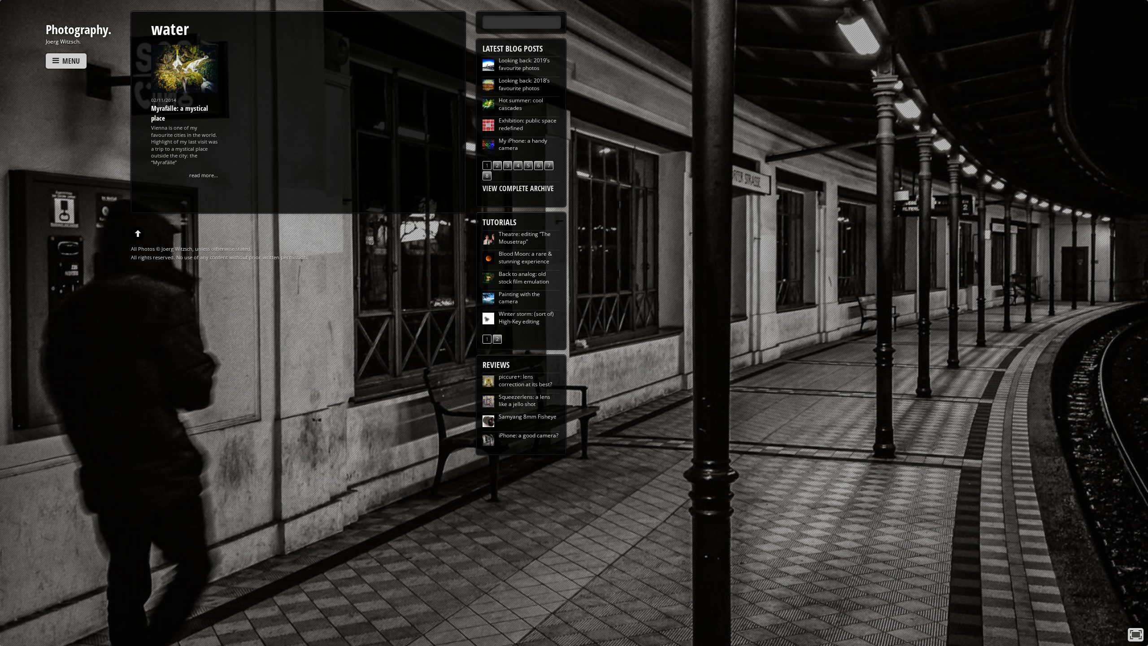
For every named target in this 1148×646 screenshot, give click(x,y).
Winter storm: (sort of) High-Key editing (526, 317)
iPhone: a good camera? (528, 435)
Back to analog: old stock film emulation (524, 277)
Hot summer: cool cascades (521, 104)
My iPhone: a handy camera (523, 144)
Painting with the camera (519, 298)
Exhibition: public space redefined (528, 124)
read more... (203, 175)
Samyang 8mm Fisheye (528, 416)
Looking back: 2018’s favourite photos (524, 84)
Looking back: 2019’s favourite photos (524, 64)
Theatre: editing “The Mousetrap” (525, 237)
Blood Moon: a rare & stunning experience (525, 257)
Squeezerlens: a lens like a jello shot (524, 400)
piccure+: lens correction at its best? (525, 380)
